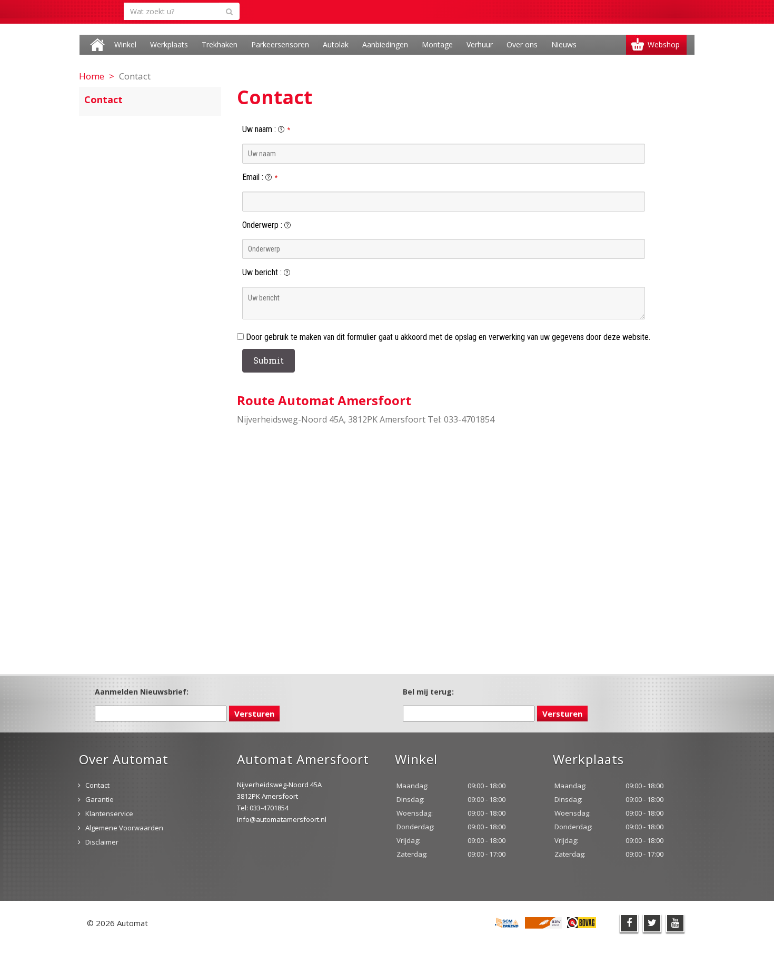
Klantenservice (109, 813)
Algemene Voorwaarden (124, 827)
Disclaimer (101, 842)
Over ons (522, 44)
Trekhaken (219, 44)
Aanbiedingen (385, 44)
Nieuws (564, 44)
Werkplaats (169, 44)
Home (97, 45)
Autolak (336, 44)
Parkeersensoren (280, 44)
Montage (437, 44)
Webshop (664, 44)
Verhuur (480, 44)
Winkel (125, 44)
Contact (97, 785)
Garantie (99, 799)
